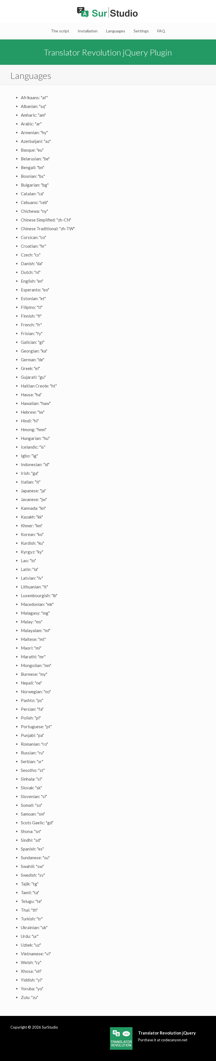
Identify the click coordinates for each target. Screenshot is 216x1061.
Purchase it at (162, 1040)
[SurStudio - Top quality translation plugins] (108, 13)
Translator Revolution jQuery (167, 1032)
